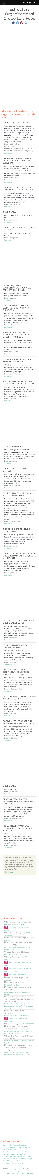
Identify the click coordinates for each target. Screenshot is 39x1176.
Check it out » (10, 872)
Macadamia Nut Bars (11, 985)
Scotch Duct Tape (9, 1150)
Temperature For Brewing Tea (13, 1163)
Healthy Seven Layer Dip (13, 954)
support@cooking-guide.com (22, 1173)
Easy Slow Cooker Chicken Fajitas (16, 1015)
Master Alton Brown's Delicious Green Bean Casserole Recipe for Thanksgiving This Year (18, 1006)
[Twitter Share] (17, 23)
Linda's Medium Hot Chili (17, 974)
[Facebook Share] (13, 23)
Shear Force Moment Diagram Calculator (17, 1152)
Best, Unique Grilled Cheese (14, 924)
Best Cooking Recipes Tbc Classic (15, 1145)
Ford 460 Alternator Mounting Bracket (16, 1147)
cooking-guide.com (15, 1169)
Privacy (19, 1171)
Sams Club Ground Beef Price (13, 1161)
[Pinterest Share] (21, 23)
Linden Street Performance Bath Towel (17, 1156)
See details (8, 153)
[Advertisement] (19, 45)
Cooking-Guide (29, 3)
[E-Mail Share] (26, 23)
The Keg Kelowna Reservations (14, 1154)
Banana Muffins (28, 1024)
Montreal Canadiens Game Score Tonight (17, 1159)
